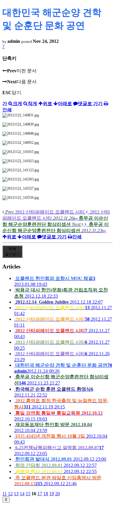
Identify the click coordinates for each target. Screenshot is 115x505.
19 (51, 493)
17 (39, 493)
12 (10, 493)
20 (57, 493)
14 (22, 493)
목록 (12, 251)
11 (4, 493)
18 (45, 493)
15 (28, 493)
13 (16, 493)
